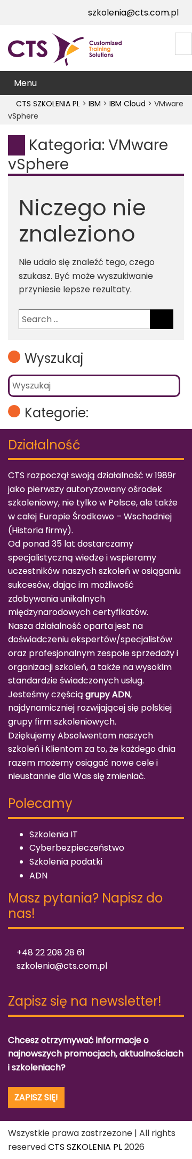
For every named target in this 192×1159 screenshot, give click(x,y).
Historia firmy (39, 530)
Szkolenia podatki (65, 861)
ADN (38, 875)
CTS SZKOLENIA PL (85, 1147)
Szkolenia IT (53, 834)
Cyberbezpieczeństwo (76, 848)
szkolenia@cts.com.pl (132, 12)
